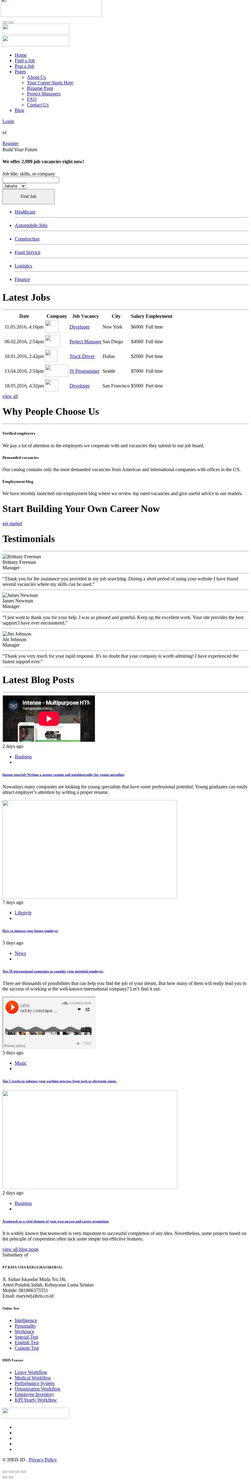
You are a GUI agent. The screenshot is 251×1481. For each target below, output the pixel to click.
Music (21, 1063)
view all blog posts (20, 1249)
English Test (27, 1342)
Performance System (34, 1383)
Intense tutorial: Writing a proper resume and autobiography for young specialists (63, 774)
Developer (79, 326)
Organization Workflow (38, 1388)
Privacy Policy (43, 1459)
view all (10, 396)
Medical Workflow (33, 1377)
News (20, 953)
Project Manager (85, 341)
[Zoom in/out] (23, 1472)
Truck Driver (82, 356)
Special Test (26, 1337)
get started (12, 523)
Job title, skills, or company (28, 173)
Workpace (24, 1331)
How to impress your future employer (30, 931)
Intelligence (26, 1320)
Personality (25, 1326)
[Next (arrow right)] (11, 1477)
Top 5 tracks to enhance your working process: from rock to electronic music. (59, 1081)
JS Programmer (84, 371)
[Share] (11, 1472)
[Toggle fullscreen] (17, 1472)
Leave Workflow (31, 1372)
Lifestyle (23, 912)
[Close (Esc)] (4, 1472)
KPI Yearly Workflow (36, 1399)
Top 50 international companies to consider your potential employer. (52, 971)
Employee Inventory (34, 1394)
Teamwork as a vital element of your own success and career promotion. (55, 1221)
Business (23, 756)
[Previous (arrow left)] (4, 1477)
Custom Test (27, 1348)
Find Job (28, 196)
